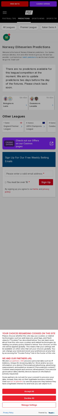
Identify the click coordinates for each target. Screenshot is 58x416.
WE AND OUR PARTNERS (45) (17, 358)
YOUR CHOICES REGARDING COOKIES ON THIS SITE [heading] (28, 333)
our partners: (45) (16, 361)
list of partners (16, 381)
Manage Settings (29, 405)
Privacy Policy (8, 413)
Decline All (29, 398)
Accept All (29, 391)
